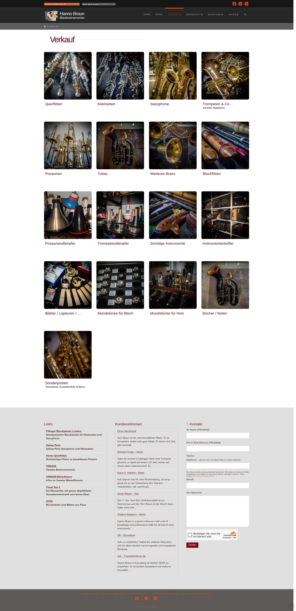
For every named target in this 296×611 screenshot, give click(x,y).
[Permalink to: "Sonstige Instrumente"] (173, 215)
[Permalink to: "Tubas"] (120, 145)
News (94, 594)
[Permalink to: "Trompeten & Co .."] (225, 76)
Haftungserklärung (165, 594)
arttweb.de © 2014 (147, 606)
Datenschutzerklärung (196, 594)
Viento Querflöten (56, 455)
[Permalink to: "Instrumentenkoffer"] (225, 215)
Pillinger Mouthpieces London (64, 431)
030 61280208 (73, 4)
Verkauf (105, 594)
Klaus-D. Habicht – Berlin (130, 472)
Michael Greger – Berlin (130, 451)
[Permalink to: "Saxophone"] (173, 76)
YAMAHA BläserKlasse (59, 476)
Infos (146, 594)
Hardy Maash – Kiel (128, 493)
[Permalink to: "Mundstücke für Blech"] (120, 285)
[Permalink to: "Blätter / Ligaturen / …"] (68, 285)
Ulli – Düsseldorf (126, 535)
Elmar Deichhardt (126, 431)
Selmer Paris (53, 445)
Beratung (135, 594)
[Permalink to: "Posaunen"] (68, 145)
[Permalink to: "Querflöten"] (68, 76)
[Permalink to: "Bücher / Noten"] (225, 285)
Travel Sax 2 (53, 487)
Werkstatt (119, 594)
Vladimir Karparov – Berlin (131, 514)
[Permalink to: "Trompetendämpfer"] (120, 215)
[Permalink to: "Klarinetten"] (120, 76)
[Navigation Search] (245, 15)
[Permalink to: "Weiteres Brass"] (173, 145)
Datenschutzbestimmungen (203, 476)
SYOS (49, 501)
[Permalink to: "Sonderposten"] (68, 355)
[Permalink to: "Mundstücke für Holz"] (173, 285)
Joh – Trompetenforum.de (131, 556)
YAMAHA (51, 466)
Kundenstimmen (128, 424)
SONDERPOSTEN (107, 4)
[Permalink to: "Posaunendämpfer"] (68, 215)
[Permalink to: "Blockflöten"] (225, 145)
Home (86, 594)
